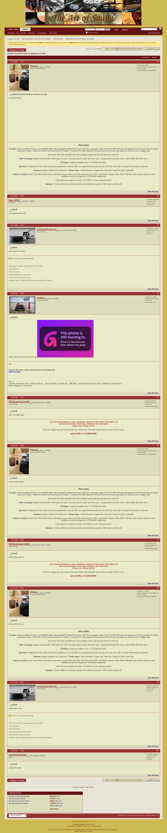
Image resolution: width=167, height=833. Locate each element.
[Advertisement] (84, 120)
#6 (158, 445)
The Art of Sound (133, 815)
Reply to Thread (16, 50)
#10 (157, 750)
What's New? (13, 29)
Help (116, 30)
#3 (158, 225)
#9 (158, 682)
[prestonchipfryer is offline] (22, 236)
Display (154, 57)
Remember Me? (92, 32)
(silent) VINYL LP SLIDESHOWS (84, 434)
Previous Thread (78, 787)
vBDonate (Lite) (70, 830)
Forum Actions (42, 33)
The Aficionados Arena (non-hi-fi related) (36, 39)
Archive (142, 815)
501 (136, 49)
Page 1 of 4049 (110, 49)
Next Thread (90, 787)
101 (132, 49)
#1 (158, 61)
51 (128, 49)
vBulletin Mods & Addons (83, 830)
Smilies (52, 799)
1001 (141, 49)
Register (125, 30)
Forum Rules (54, 809)
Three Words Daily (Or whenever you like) (29, 54)
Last (153, 49)
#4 (158, 293)
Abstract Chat (58, 39)
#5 (158, 397)
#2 (158, 196)
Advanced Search (154, 33)
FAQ (17, 33)
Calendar (23, 33)
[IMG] (52, 801)
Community (31, 33)
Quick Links (53, 33)
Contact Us (122, 815)
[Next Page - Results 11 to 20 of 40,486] (148, 48)
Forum (25, 29)
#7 (158, 540)
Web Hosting (150, 815)
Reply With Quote (153, 191)
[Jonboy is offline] (22, 305)
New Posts (11, 33)
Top (157, 815)
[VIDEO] (52, 803)
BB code (53, 796)
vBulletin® (83, 824)
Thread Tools (145, 57)
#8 (158, 588)
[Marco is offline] (19, 78)
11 (125, 49)
